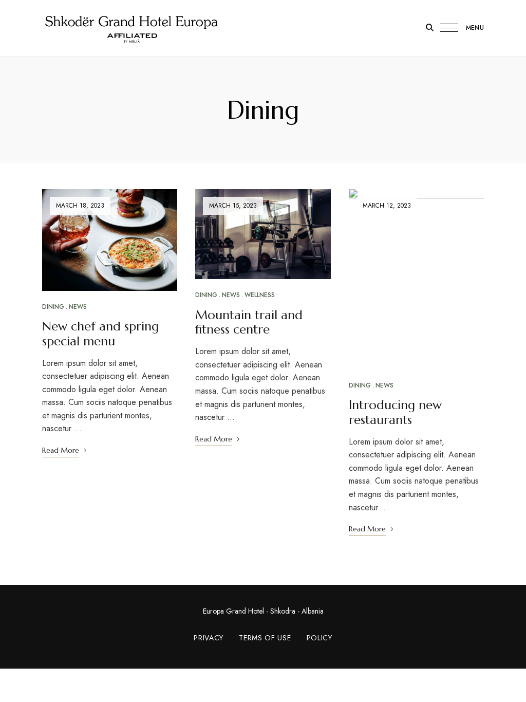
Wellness (260, 295)
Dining (53, 306)
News (78, 306)
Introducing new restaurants (395, 412)
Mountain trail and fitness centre (249, 322)
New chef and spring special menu (100, 334)
